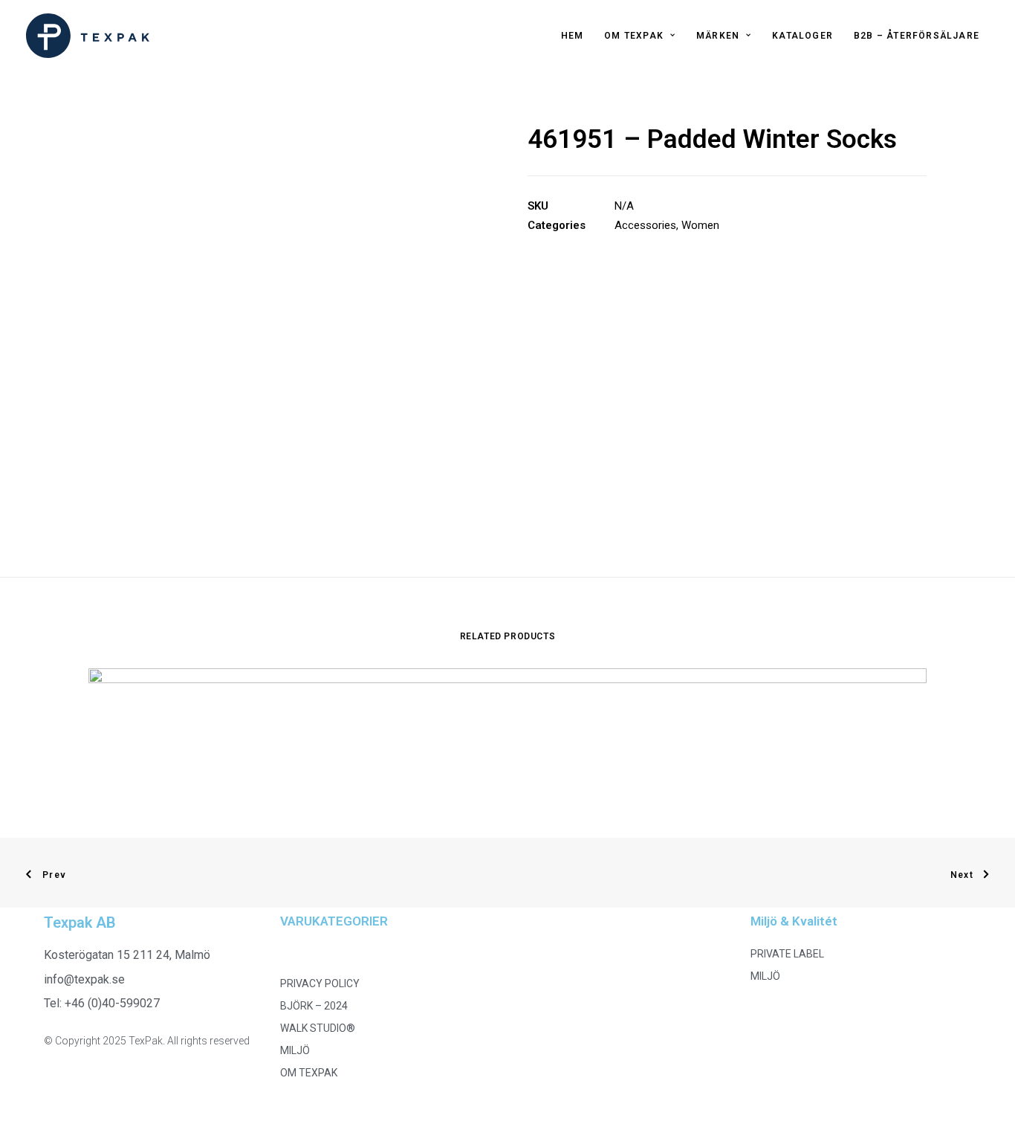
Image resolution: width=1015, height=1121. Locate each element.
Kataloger (802, 35)
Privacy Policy (320, 983)
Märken (717, 35)
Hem (572, 35)
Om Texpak (634, 35)
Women (700, 225)
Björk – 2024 (314, 1006)
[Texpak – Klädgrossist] (87, 35)
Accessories (645, 225)
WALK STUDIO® (317, 1028)
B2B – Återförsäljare (916, 35)
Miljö (295, 1050)
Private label (787, 954)
